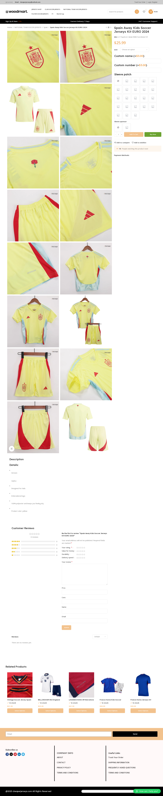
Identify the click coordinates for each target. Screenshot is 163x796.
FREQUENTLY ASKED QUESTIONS (122, 767)
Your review (67, 562)
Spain (46, 27)
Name (64, 607)
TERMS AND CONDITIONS (67, 772)
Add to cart (134, 134)
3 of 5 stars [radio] (81, 547)
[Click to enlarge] (11, 448)
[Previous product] (106, 27)
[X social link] (11, 754)
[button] (147, 791)
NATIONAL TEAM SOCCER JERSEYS (27, 27)
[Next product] (111, 27)
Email (64, 616)
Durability (65, 554)
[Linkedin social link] (19, 754)
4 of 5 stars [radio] (82, 547)
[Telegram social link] (23, 754)
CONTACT (61, 762)
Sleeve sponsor (120, 121)
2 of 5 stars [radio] (79, 547)
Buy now (153, 134)
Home (9, 27)
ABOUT (60, 757)
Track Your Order (115, 757)
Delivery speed (68, 558)
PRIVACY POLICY (64, 767)
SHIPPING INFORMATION (118, 762)
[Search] (137, 12)
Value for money (68, 551)
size (115, 49)
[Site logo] (17, 11)
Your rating (67, 548)
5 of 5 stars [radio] (84, 547)
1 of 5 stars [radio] (77, 547)
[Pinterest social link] (15, 754)
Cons (64, 597)
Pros (63, 588)
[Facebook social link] (7, 754)
